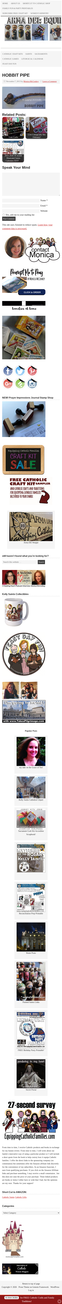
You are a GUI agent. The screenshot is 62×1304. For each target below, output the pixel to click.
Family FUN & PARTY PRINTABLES (17, 8)
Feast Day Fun (9, 64)
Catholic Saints (8, 1197)
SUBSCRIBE (11, 1297)
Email (43, 205)
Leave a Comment (50, 81)
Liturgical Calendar (32, 59)
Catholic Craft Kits (12, 54)
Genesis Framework (40, 1287)
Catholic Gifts (21, 1197)
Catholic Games (10, 59)
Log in (31, 1290)
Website (44, 211)
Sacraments (41, 54)
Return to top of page (31, 1284)
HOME (5, 3)
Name (43, 200)
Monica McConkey (31, 81)
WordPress (54, 1287)
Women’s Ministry (40, 13)
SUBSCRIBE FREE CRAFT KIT (15, 13)
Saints (29, 54)
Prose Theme (24, 1287)
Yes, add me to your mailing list (19, 215)
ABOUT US (15, 3)
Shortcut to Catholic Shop (35, 4)
